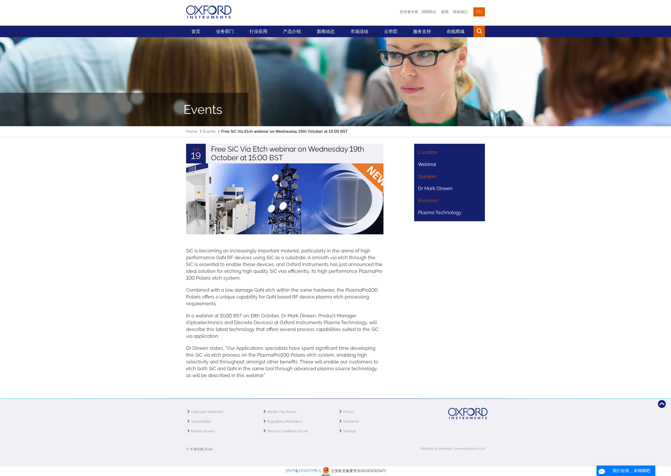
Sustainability (201, 421)
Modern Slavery (203, 431)
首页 (195, 31)
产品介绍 (292, 31)
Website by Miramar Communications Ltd (452, 449)
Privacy (348, 412)
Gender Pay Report (281, 412)
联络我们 (460, 12)
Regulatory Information (284, 421)
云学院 (390, 31)
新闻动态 (326, 31)
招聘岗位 (429, 12)
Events (209, 131)
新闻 (444, 12)
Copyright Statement (207, 412)
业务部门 (225, 31)
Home (191, 131)
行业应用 (258, 31)
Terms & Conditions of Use (287, 431)
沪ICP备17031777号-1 (303, 471)
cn (479, 12)
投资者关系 (409, 12)
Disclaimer (351, 421)
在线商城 (455, 31)
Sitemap (349, 431)
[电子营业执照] (326, 471)
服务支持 (422, 31)
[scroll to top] (662, 404)
